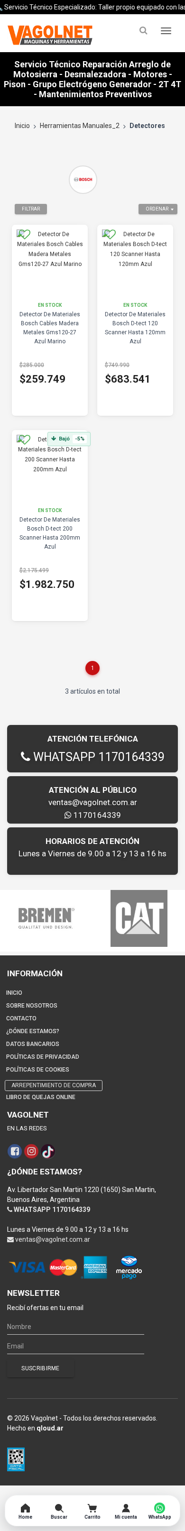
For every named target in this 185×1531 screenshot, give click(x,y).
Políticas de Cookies (37, 1069)
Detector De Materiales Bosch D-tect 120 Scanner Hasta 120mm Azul (135, 328)
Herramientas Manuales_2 (80, 125)
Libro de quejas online (40, 1097)
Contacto (21, 1018)
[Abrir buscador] (143, 30)
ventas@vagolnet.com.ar (92, 802)
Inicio (22, 125)
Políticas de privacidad (42, 1057)
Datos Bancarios (32, 1044)
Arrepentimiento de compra (53, 1085)
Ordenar (157, 208)
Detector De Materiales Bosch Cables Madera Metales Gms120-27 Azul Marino (49, 328)
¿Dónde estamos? (32, 1031)
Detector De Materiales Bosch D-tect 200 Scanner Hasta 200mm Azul (49, 533)
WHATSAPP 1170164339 (97, 757)
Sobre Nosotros (31, 1005)
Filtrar (31, 208)
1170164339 (96, 815)
